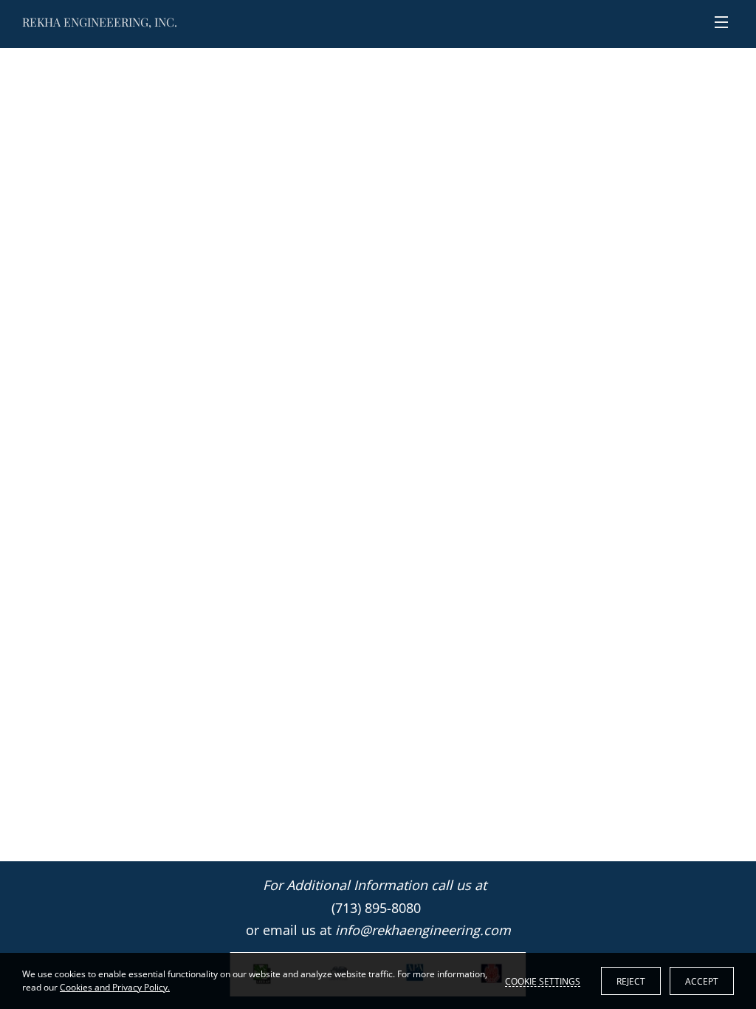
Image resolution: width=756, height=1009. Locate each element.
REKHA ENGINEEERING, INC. (99, 22)
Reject (630, 981)
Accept (701, 981)
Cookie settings (542, 981)
